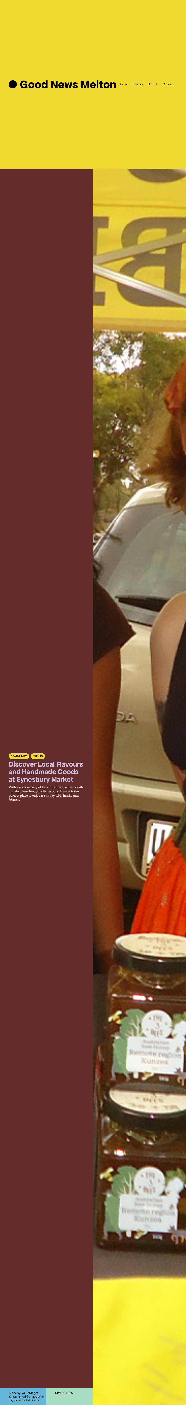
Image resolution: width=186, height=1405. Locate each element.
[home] (62, 84)
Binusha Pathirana (21, 1397)
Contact (169, 84)
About (152, 84)
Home (123, 84)
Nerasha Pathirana (26, 1400)
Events (38, 756)
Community (19, 756)
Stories (138, 84)
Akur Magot (30, 1393)
